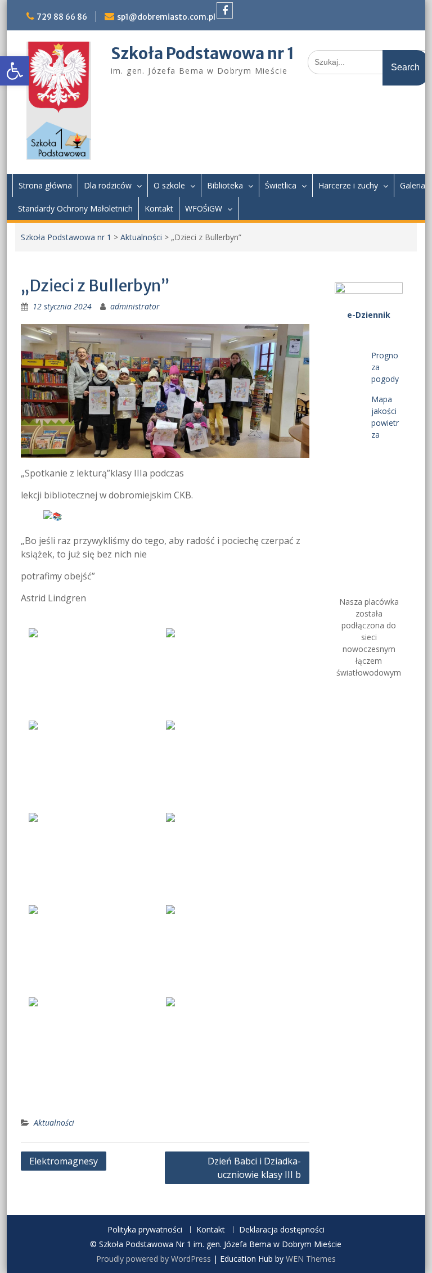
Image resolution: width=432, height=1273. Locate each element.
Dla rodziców (108, 185)
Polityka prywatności (144, 1230)
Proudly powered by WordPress (153, 1258)
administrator (135, 306)
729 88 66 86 (62, 17)
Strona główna (45, 185)
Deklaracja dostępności (282, 1230)
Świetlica (280, 185)
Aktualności (141, 237)
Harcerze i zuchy (348, 185)
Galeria (412, 185)
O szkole (169, 185)
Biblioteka (225, 185)
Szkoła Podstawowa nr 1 (202, 53)
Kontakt (159, 208)
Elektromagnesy (63, 1161)
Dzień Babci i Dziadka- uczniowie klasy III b (254, 1168)
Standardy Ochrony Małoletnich (75, 208)
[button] (14, 71)
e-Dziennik (368, 314)
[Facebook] (225, 10)
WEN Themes (311, 1258)
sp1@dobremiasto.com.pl (166, 17)
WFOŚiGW (203, 208)
